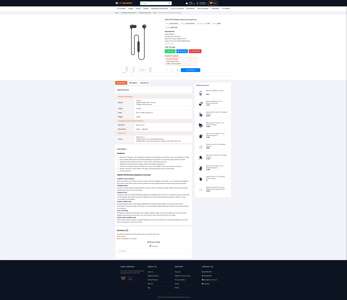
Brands (177, 287)
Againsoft (187, 297)
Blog (149, 287)
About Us (150, 272)
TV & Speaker (226, 8)
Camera (130, 8)
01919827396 (196, 51)
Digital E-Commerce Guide (182, 276)
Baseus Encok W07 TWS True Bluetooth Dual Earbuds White (215, 188)
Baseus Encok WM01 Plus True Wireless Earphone (215, 134)
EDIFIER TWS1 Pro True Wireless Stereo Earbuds (215, 177)
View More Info (169, 44)
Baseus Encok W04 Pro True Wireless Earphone (215, 167)
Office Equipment (203, 8)
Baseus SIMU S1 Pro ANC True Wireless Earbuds (215, 124)
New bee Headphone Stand (214, 91)
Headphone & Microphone (159, 8)
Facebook (206, 283)
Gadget (138, 8)
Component (215, 8)
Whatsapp (171, 51)
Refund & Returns (153, 279)
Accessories (121, 8)
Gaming (146, 8)
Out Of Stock (190, 70)
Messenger (183, 51)
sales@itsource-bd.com (210, 279)
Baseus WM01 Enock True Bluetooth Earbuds (214, 102)
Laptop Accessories (177, 8)
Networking (190, 8)
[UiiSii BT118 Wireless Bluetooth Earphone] (137, 42)
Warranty (150, 283)
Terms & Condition (180, 279)
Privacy (177, 283)
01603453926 (207, 276)
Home (117, 13)
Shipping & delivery (153, 276)
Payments (178, 272)
